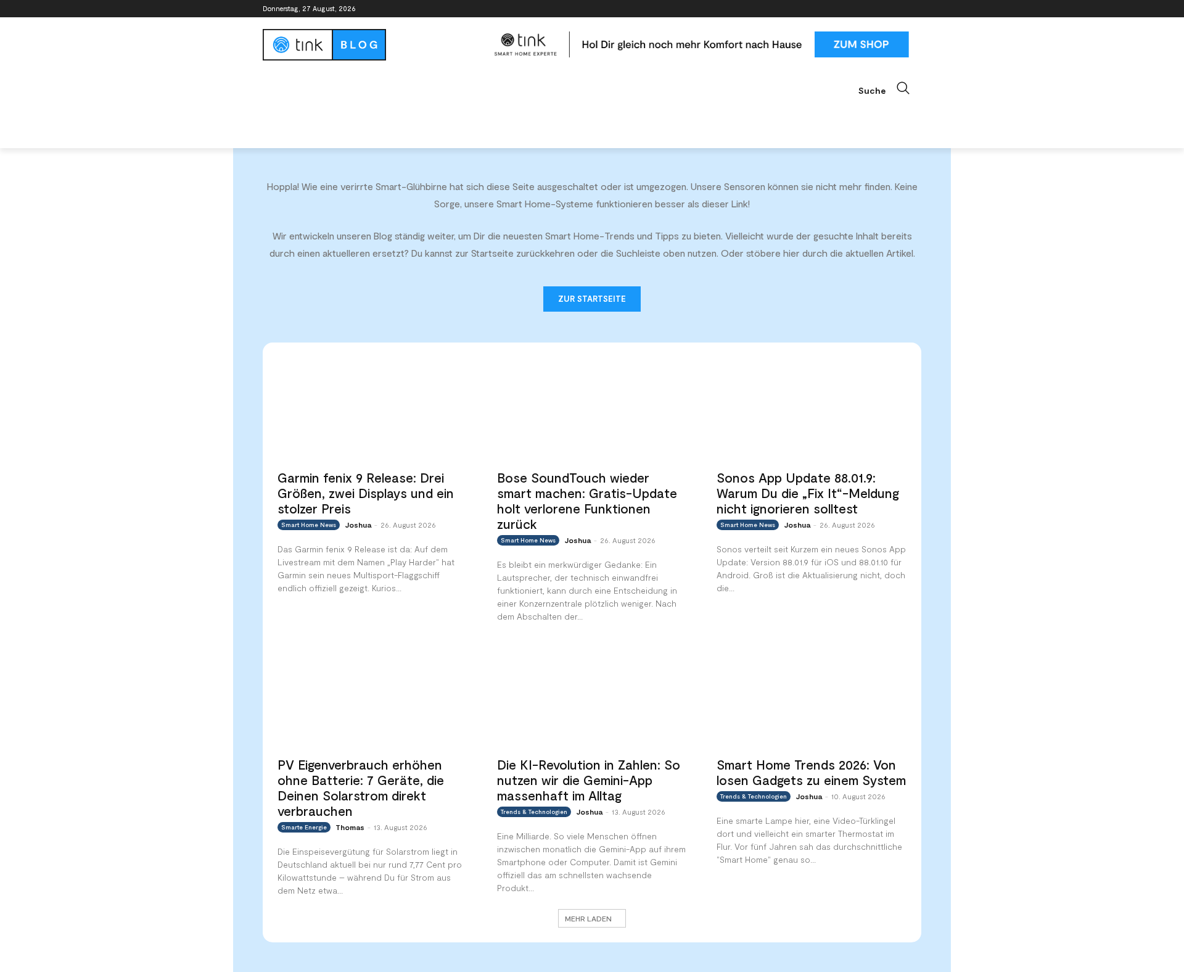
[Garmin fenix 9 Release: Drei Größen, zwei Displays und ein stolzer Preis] (372, 409)
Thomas (349, 827)
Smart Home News (308, 524)
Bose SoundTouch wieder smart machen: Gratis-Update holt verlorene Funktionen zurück (587, 500)
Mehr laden (588, 918)
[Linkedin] (880, 9)
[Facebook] (846, 9)
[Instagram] (863, 9)
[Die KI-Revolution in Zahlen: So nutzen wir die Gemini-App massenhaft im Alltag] (592, 696)
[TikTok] (897, 9)
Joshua (358, 524)
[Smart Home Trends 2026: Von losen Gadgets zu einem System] (811, 696)
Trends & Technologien (534, 811)
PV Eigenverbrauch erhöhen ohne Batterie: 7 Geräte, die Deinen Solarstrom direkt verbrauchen (361, 787)
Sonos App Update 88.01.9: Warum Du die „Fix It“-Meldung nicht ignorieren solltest (808, 493)
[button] (889, 88)
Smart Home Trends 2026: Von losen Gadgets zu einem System (811, 772)
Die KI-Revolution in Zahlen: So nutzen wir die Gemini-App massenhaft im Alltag (588, 780)
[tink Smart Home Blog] (372, 44)
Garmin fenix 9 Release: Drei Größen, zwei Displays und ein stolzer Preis (366, 493)
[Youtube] (914, 9)
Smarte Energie (304, 827)
